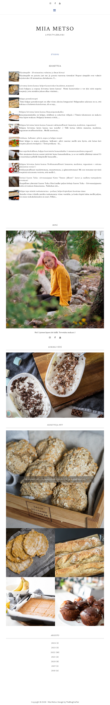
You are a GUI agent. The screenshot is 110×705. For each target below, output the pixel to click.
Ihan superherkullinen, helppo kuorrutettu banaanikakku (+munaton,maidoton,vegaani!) (56, 151)
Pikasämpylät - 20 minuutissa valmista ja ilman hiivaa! (42, 72)
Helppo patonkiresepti (28, 98)
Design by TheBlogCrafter (68, 702)
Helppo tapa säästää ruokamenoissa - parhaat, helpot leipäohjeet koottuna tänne (52, 191)
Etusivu (55, 54)
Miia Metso (52, 702)
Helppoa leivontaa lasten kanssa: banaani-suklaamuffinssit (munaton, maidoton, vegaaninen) (57, 125)
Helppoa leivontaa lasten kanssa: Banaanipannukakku (41, 112)
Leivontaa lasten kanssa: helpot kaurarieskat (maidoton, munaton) (46, 85)
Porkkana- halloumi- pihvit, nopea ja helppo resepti (40, 138)
